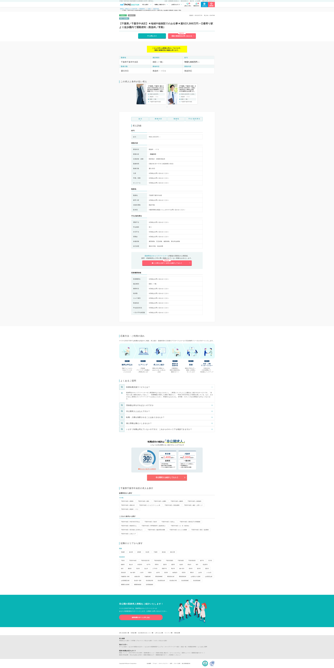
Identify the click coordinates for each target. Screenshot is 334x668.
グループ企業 (177, 663)
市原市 (138, 568)
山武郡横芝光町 (125, 580)
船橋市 (123, 564)
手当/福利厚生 (194, 119)
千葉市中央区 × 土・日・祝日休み (180, 525)
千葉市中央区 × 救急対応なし (129, 525)
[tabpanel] (151, 94)
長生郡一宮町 (137, 580)
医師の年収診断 (123, 654)
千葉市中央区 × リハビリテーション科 (149, 505)
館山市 (131, 564)
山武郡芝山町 (208, 576)
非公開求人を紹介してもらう (167, 477)
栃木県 (131, 552)
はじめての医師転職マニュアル (154, 646)
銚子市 (202, 560)
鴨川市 (173, 568)
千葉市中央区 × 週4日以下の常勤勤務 (190, 521)
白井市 (158, 572)
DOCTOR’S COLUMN (135, 652)
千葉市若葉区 (169, 560)
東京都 (164, 552)
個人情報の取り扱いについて (145, 632)
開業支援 (176, 632)
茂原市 (165, 564)
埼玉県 (147, 552)
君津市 (190, 568)
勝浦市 (130, 568)
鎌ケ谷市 (181, 568)
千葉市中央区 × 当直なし (168, 521)
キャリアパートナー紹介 (172, 646)
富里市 (166, 572)
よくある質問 (197, 0)
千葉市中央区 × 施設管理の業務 (156, 529)
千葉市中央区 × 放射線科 (194, 501)
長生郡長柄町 (185, 580)
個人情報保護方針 (186, 663)
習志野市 (205, 564)
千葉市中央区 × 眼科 (143, 501)
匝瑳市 (184, 572)
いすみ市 (208, 572)
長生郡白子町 (173, 580)
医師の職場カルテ (149, 654)
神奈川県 (172, 552)
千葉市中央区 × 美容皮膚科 (172, 505)
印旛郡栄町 (148, 576)
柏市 (122, 568)
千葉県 (149, 8)
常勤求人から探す (124, 640)
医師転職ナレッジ (149, 652)
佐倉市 (181, 564)
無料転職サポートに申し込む (141, 617)
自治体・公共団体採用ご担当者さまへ (172, 0)
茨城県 (123, 552)
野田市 (157, 564)
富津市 (199, 568)
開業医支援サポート (197, 652)
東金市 (189, 564)
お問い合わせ (158, 632)
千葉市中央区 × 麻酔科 (177, 501)
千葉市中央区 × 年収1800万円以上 (130, 521)
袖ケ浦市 (132, 572)
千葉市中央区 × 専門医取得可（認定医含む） (154, 525)
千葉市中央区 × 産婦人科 (128, 505)
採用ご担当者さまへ (185, 0)
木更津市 (139, 564)
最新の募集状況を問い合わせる (182, 36)
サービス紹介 (123, 646)
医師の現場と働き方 (162, 652)
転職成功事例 (192, 646)
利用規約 (133, 632)
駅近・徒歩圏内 (124, 18)
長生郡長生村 (161, 580)
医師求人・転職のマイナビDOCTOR (128, 8)
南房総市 (174, 572)
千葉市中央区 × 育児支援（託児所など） (132, 529)
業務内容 (158, 119)
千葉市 (123, 560)
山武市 (200, 572)
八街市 (141, 572)
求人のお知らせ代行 (136, 654)
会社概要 (149, 663)
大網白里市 (137, 576)
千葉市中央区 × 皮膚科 (160, 501)
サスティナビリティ (163, 663)
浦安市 (207, 568)
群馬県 (139, 552)
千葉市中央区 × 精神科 (127, 501)
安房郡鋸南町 (149, 584)
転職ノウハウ (123, 652)
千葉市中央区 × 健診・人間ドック (193, 505)
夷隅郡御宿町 (137, 584)
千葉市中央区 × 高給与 (151, 521)
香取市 (192, 572)
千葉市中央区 (156, 8)
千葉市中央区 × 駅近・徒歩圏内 (200, 529)
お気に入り (153, 36)
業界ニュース (186, 652)
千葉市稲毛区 (157, 560)
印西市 (150, 572)
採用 (171, 663)
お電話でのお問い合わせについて (208, 0)
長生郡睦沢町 (149, 580)
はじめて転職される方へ (136, 646)
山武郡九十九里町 (195, 576)
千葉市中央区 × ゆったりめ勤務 (178, 529)
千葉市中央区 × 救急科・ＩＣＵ (129, 509)
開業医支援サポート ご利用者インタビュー (168, 654)
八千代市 (154, 568)
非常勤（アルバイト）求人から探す (141, 640)
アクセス (155, 663)
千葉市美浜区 (192, 560)
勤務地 (176, 119)
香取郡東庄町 (182, 576)
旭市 (197, 564)
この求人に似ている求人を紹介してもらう (168, 263)
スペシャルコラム (175, 652)
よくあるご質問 (202, 646)
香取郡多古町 (170, 576)
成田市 (173, 564)
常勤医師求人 (142, 8)
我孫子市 (164, 568)
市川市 (210, 560)
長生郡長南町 (196, 580)
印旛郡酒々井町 (125, 576)
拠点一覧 (192, 0)
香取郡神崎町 (159, 576)
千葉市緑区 (181, 560)
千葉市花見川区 (145, 560)
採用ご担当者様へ (123, 632)
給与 (140, 119)
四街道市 (123, 572)
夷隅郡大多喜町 (125, 584)
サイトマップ (168, 632)
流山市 (146, 568)
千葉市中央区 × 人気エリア (128, 533)
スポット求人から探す (160, 640)
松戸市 (148, 564)
